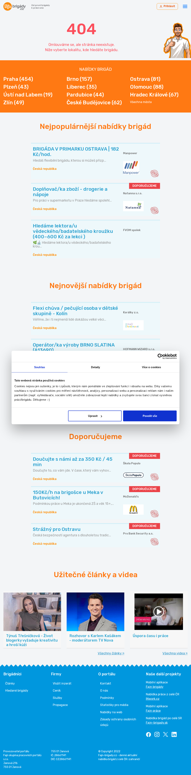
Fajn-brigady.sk (157, 722)
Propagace (60, 705)
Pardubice (85, 95)
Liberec (82, 87)
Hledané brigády (16, 690)
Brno (79, 79)
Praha (18, 79)
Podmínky (107, 698)
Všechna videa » (175, 653)
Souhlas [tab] (39, 367)
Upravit (93, 415)
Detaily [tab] (95, 367)
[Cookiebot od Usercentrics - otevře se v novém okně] (160, 356)
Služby (57, 698)
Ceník (57, 690)
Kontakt (105, 683)
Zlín (13, 102)
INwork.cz (152, 699)
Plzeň (16, 87)
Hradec (154, 95)
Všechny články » (111, 653)
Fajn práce (153, 710)
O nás (104, 690)
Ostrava (145, 79)
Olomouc (146, 87)
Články (10, 683)
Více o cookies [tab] (151, 367)
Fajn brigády (154, 687)
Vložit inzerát (62, 683)
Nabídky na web (111, 712)
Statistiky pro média (114, 705)
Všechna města (141, 102)
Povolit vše (150, 415)
